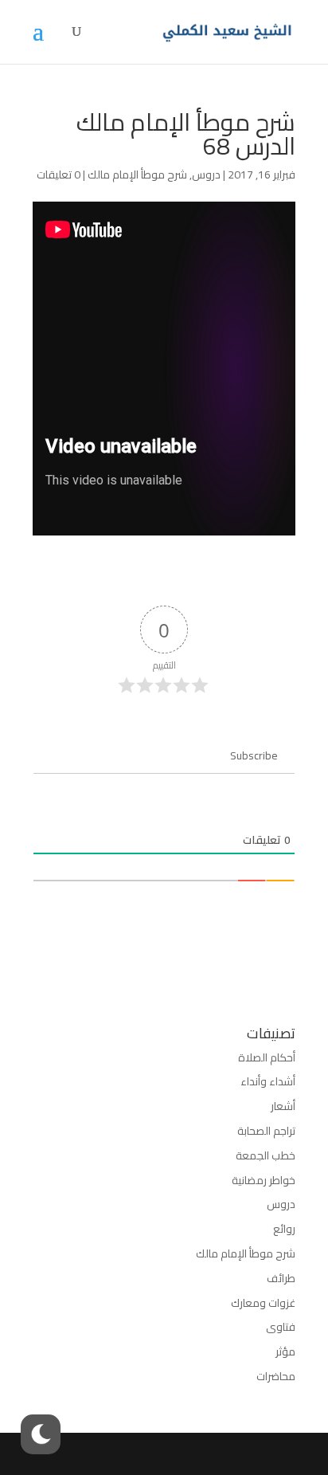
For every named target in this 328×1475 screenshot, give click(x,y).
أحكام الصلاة (266, 1057)
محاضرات (275, 1376)
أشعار (283, 1106)
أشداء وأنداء (267, 1081)
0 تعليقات (58, 174)
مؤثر (285, 1351)
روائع (284, 1228)
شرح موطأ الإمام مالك (137, 174)
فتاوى (280, 1326)
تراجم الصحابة (266, 1130)
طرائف (281, 1278)
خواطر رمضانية (263, 1180)
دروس (206, 174)
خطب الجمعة (265, 1155)
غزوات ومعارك (263, 1303)
